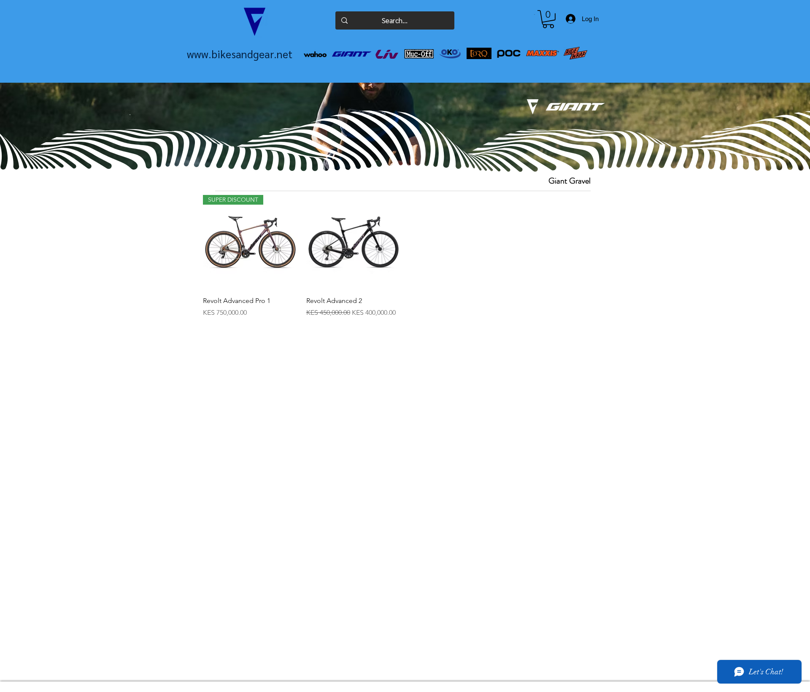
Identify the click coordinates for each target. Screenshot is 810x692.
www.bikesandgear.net (239, 54)
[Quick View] (353, 242)
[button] (548, 19)
